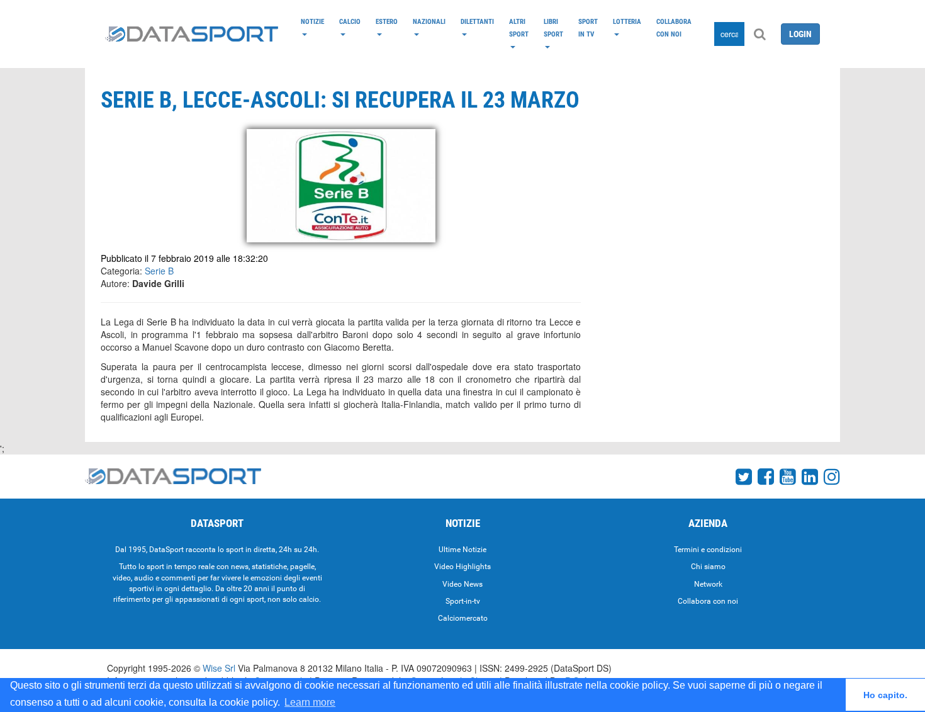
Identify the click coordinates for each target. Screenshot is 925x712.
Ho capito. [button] (885, 695)
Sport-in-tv (463, 601)
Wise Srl (219, 668)
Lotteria (627, 21)
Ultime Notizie (462, 549)
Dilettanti (477, 21)
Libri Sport (553, 27)
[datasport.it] (191, 34)
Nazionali (429, 21)
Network (708, 584)
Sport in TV (588, 27)
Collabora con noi (674, 27)
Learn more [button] (309, 702)
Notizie (312, 21)
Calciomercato (463, 618)
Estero (387, 21)
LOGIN (800, 34)
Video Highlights (462, 566)
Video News (462, 584)
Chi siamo (708, 566)
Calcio (350, 21)
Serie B (159, 270)
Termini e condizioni (708, 549)
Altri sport (519, 27)
